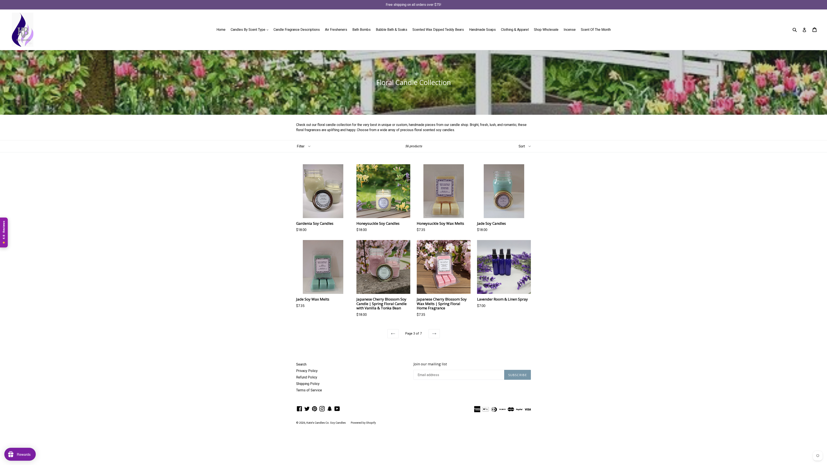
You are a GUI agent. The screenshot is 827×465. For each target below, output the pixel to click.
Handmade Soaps (482, 30)
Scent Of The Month (596, 30)
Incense (570, 30)
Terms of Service (309, 390)
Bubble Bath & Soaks (391, 30)
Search (301, 364)
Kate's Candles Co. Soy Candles (326, 422)
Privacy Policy (307, 371)
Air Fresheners (336, 30)
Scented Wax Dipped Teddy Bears (438, 30)
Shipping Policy (308, 384)
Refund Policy (306, 377)
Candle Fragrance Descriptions (297, 30)
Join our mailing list (430, 364)
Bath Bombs (361, 30)
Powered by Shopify (363, 422)
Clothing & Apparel (515, 30)
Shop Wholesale (546, 30)
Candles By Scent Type (250, 29)
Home (220, 30)
